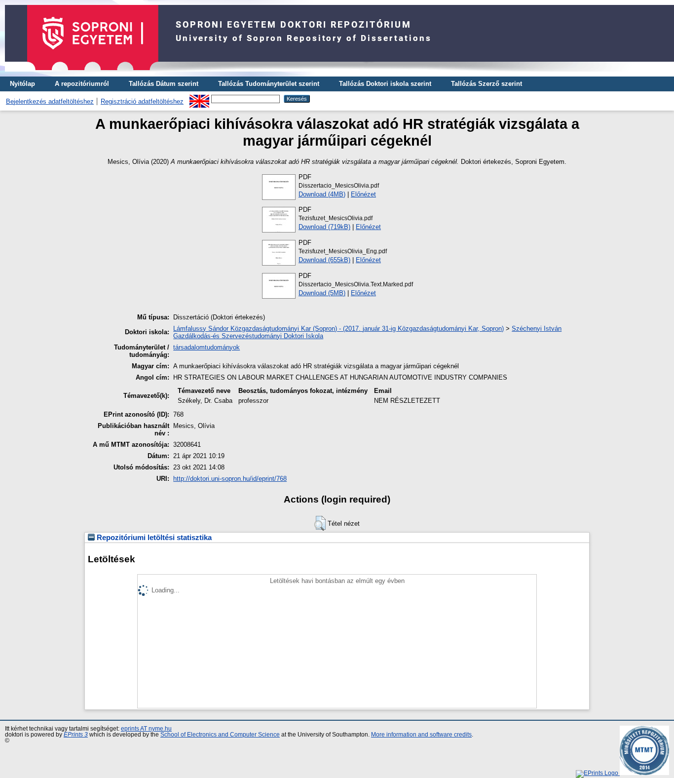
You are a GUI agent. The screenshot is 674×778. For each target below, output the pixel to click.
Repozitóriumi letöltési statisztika (153, 538)
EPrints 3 (76, 735)
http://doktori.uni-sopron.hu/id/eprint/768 (230, 478)
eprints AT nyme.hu (146, 729)
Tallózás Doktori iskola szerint (385, 83)
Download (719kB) (324, 227)
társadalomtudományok (206, 347)
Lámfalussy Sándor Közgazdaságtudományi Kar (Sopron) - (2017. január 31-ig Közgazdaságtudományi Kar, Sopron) (338, 328)
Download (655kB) (324, 260)
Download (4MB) (322, 194)
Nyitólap (22, 83)
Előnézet (363, 194)
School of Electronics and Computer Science (220, 735)
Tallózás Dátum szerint (163, 83)
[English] (199, 98)
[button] (320, 523)
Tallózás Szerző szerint (486, 83)
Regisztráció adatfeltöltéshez (142, 101)
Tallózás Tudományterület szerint (268, 83)
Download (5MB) (322, 293)
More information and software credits (421, 735)
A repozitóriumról (82, 83)
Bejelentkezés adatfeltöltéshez (50, 101)
